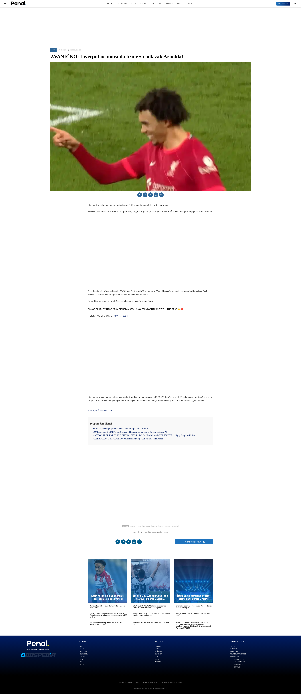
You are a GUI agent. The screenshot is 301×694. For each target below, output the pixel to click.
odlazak (167, 526)
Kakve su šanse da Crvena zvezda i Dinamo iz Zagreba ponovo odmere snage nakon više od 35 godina (108, 615)
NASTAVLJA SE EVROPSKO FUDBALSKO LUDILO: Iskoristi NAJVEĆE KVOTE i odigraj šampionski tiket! (144, 435)
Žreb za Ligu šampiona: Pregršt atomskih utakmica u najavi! (193, 597)
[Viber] (161, 194)
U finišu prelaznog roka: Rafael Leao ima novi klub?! (193, 614)
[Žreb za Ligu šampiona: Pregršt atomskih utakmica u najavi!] (193, 581)
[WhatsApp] (156, 194)
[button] (295, 4)
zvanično (175, 526)
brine (139, 526)
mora (161, 526)
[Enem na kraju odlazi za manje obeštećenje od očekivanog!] (107, 581)
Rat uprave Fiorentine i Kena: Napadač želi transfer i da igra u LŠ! (106, 623)
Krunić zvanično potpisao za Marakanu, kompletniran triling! (120, 428)
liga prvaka (146, 526)
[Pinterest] (150, 194)
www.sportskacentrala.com (100, 410)
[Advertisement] (150, 25)
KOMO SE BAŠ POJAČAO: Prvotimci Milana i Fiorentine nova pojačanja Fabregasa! (149, 607)
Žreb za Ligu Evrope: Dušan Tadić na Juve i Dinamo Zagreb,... (150, 597)
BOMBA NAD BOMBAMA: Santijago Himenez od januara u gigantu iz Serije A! (130, 432)
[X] (145, 194)
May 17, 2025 (121, 315)
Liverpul (154, 526)
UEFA (53, 49)
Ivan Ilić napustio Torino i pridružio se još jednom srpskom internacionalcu (151, 614)
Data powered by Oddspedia (37, 649)
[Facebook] (139, 194)
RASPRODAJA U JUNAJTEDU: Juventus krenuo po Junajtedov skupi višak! (128, 438)
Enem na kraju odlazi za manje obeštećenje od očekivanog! (107, 597)
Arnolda (133, 526)
